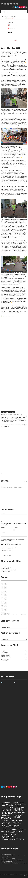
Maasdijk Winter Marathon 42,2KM (8, 569)
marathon (17, 820)
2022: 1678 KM (4, 608)
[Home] (2, 16)
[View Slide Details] (7, 731)
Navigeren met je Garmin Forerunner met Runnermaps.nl (13, 856)
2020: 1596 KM (4, 605)
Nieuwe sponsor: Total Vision (11, 487)
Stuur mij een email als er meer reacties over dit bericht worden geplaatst (13, 524)
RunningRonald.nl (9, 3)
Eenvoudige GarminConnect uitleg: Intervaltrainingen (12, 862)
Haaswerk (7, 813)
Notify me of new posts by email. (8, 547)
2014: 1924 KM (4, 597)
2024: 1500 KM (4, 610)
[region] (14, 731)
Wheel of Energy (18, 838)
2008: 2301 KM (4, 588)
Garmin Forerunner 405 (6, 854)
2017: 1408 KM (4, 601)
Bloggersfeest (8, 807)
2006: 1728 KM (4, 586)
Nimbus (4, 828)
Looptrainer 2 (5, 820)
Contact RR (25, 875)
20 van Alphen (18, 803)
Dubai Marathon (6, 809)
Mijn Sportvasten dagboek (6, 858)
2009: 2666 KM (4, 590)
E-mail (16, 527)
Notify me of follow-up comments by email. (11, 544)
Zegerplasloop (21, 839)
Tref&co (10, 833)
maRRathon (16, 825)
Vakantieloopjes (8, 836)
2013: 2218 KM (4, 595)
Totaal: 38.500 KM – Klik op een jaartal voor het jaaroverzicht (14, 614)
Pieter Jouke (4, 829)
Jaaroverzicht (6, 815)
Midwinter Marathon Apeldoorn (10, 826)
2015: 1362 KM (4, 598)
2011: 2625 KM (4, 592)
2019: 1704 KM (4, 603)
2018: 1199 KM (4, 602)
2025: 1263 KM (4, 612)
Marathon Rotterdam (16, 823)
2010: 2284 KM (4, 591)
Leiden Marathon (12, 28)
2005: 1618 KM (4, 584)
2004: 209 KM (4, 583)
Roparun (14, 829)
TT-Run (17, 833)
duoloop (18, 809)
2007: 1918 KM (4, 587)
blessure (17, 806)
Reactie (3, 513)
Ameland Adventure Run (16, 804)
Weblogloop (6, 838)
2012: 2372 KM (4, 594)
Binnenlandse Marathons (10, 16)
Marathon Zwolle (6, 825)
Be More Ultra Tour (13, 805)
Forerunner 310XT (7, 810)
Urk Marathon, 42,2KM (6, 567)
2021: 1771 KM (4, 606)
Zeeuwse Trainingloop (8, 839)
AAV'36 (5, 804)
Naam (3, 527)
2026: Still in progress (5, 613)
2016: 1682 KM (4, 599)
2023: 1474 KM (4, 609)
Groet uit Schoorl (18, 812)
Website (3, 533)
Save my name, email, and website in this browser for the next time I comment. (13, 540)
